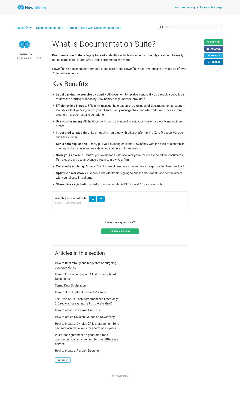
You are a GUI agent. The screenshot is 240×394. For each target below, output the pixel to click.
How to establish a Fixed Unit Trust (78, 310)
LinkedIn (215, 62)
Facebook (215, 49)
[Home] (32, 7)
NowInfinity (24, 28)
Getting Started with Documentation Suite (94, 28)
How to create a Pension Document (78, 350)
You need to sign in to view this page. (199, 7)
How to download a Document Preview (80, 292)
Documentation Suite (49, 28)
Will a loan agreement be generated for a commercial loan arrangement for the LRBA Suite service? (86, 339)
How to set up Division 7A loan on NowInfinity (85, 317)
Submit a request (120, 231)
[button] (92, 199)
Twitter (215, 55)
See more (63, 360)
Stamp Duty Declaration (70, 285)
